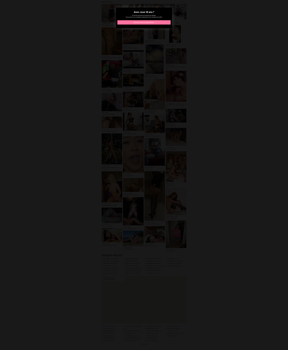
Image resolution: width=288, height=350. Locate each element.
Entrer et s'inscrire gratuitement (144, 22)
